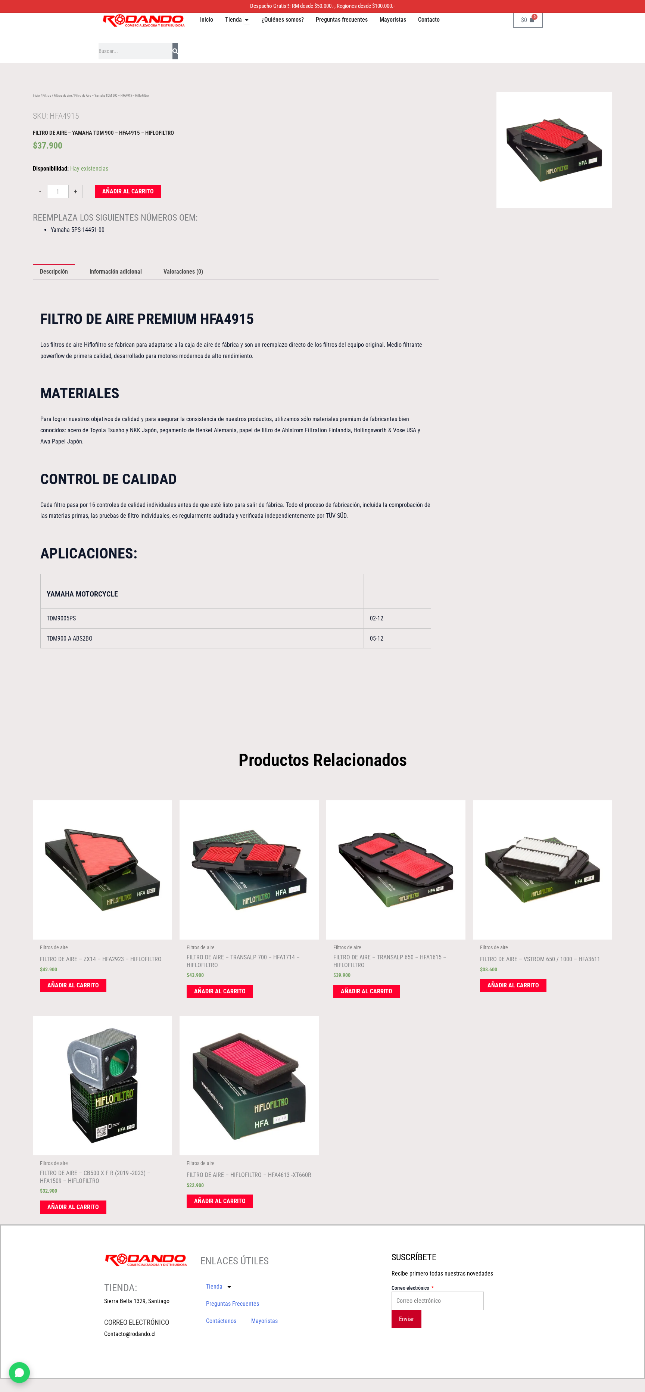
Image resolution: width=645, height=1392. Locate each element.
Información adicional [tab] (116, 271)
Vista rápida (102, 933)
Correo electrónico (411, 1288)
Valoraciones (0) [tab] (183, 271)
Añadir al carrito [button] (73, 985)
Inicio (36, 95)
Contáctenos (221, 1320)
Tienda (214, 1286)
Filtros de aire (63, 95)
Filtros (47, 95)
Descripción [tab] (54, 271)
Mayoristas (264, 1320)
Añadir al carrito (128, 191)
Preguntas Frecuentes (232, 1303)
